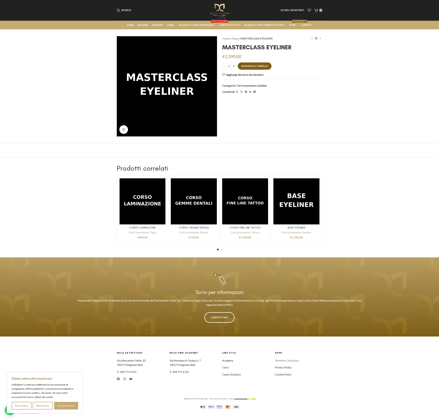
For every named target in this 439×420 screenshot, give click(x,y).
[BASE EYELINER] (296, 201)
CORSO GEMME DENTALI (194, 227)
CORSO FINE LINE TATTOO (245, 227)
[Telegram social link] (254, 92)
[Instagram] (124, 379)
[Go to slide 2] (221, 249)
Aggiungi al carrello (254, 66)
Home (226, 38)
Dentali (204, 232)
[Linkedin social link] (250, 92)
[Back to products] (316, 38)
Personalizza (21, 405)
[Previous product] (312, 38)
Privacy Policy (283, 367)
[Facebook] (118, 379)
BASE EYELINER (296, 227)
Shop (235, 38)
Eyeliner (262, 85)
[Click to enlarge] (123, 129)
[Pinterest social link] (246, 92)
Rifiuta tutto (43, 405)
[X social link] (241, 92)
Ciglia (152, 232)
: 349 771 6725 (126, 371)
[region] (45, 393)
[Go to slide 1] (218, 249)
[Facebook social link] (237, 92)
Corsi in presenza (246, 85)
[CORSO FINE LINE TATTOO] (245, 201)
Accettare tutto (66, 405)
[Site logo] (219, 10)
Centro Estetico (231, 374)
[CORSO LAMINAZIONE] (143, 201)
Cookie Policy (283, 374)
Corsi (225, 367)
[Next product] (320, 38)
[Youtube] (130, 379)
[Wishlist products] (309, 10)
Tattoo (255, 232)
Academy (227, 360)
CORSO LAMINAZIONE (142, 227)
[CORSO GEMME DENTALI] (194, 201)
